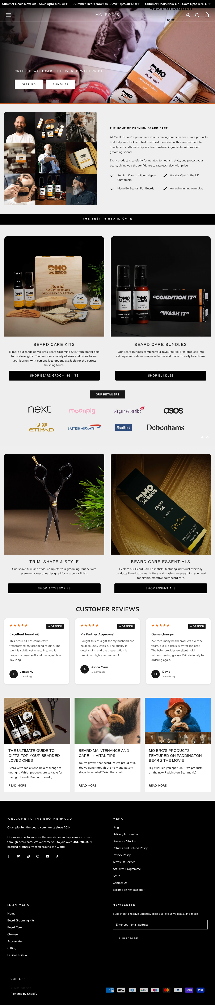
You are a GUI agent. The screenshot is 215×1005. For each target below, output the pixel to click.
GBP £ (15, 978)
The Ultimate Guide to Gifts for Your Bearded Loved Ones (34, 755)
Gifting (29, 84)
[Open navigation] (8, 15)
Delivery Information (126, 834)
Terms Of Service (124, 862)
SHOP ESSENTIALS (161, 588)
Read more (17, 786)
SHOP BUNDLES (160, 376)
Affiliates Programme (127, 869)
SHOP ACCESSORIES (54, 588)
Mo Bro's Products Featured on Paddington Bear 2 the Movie (175, 755)
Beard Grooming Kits (21, 920)
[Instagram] (28, 855)
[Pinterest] (37, 855)
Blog (116, 827)
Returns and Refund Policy (130, 848)
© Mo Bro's (20, 988)
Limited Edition (17, 955)
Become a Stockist (125, 841)
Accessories (15, 941)
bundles (60, 84)
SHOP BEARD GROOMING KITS (54, 376)
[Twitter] (18, 855)
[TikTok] (57, 855)
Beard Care (14, 927)
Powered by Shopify (23, 994)
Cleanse (12, 934)
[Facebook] (8, 855)
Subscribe (128, 938)
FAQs (116, 876)
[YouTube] (47, 855)
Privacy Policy (122, 855)
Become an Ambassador (128, 890)
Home (11, 914)
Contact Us (120, 883)
